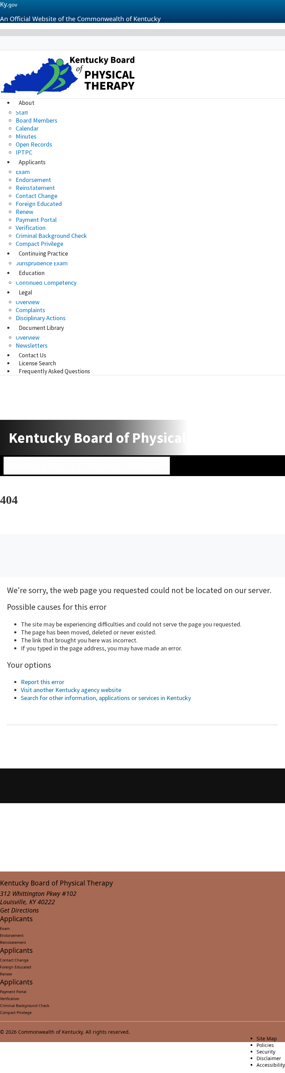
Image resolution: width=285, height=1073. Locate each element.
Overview (28, 302)
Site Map (266, 1038)
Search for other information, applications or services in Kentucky (106, 698)
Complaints (30, 310)
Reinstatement (35, 188)
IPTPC (24, 152)
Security (265, 1051)
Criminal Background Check (51, 236)
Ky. (8, 4)
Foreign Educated (39, 204)
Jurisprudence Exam (42, 263)
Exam (23, 172)
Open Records (34, 144)
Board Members (36, 120)
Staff (22, 112)
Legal (25, 292)
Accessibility (270, 1065)
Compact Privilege (39, 244)
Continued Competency (46, 282)
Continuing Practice (43, 253)
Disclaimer (268, 1058)
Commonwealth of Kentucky (50, 1032)
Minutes (26, 136)
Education (31, 273)
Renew (24, 212)
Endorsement (33, 180)
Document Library (41, 328)
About (26, 103)
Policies (265, 1045)
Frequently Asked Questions (54, 371)
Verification (31, 228)
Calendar (27, 128)
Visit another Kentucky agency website (71, 690)
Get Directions (19, 910)
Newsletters (32, 345)
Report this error (42, 682)
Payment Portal (36, 220)
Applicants (32, 162)
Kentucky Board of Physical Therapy (56, 883)
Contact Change (36, 196)
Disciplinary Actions (41, 318)
